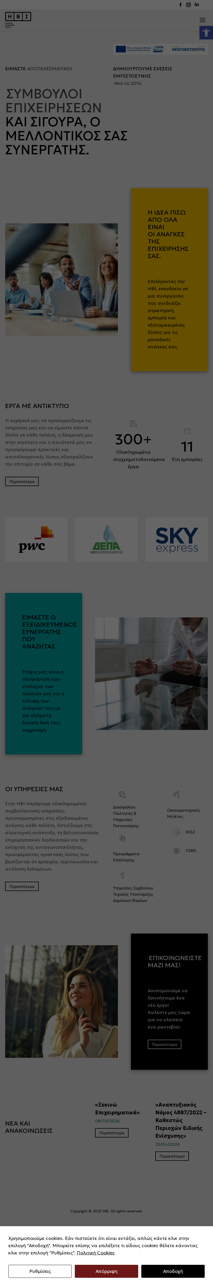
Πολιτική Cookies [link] (96, 1253)
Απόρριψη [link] (106, 1271)
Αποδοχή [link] (173, 1271)
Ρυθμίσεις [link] (40, 1271)
